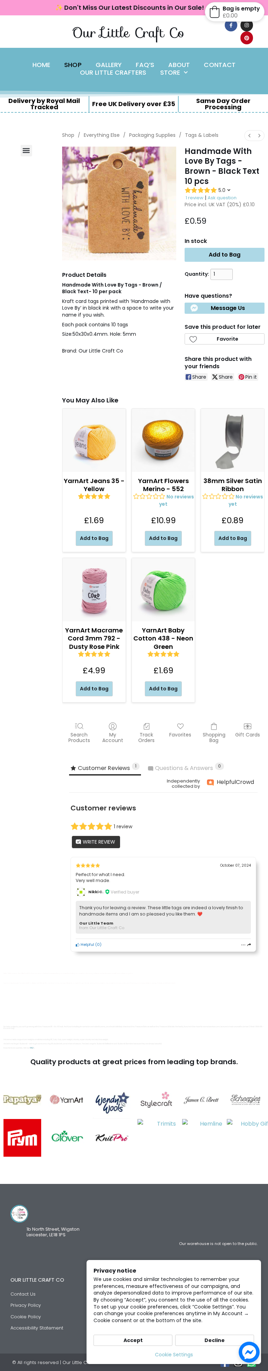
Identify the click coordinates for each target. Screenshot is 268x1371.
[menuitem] (249, 136)
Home (41, 65)
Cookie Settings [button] (174, 1354)
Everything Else (102, 135)
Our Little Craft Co (128, 32)
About (179, 65)
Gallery (109, 65)
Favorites (180, 734)
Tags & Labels (201, 135)
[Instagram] (246, 25)
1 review (194, 197)
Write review (98, 841)
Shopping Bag (214, 737)
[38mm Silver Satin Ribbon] (232, 440)
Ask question (222, 197)
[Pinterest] (246, 37)
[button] (26, 150)
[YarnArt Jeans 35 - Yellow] (94, 440)
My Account (112, 737)
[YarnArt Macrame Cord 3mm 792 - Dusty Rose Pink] (94, 589)
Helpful (87, 944)
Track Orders (146, 737)
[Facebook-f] (231, 25)
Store (170, 72)
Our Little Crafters (113, 72)
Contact (220, 65)
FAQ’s (145, 65)
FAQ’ (32, 1048)
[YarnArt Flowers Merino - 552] (163, 440)
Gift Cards (247, 734)
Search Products (79, 737)
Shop (72, 65)
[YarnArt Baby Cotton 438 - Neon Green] (163, 589)
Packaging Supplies (152, 135)
